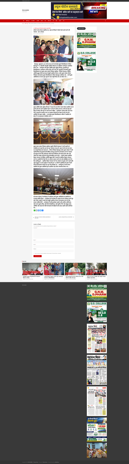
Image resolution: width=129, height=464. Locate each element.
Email (35, 244)
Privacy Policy (93, 0)
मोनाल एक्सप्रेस (25, 10)
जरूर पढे (24, 261)
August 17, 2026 (89, 279)
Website (35, 248)
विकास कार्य (41, 28)
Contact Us (88, 0)
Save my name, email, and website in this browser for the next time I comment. (48, 253)
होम (23, 20)
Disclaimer (97, 0)
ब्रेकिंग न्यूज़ (27, 20)
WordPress (57, 462)
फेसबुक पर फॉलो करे (81, 28)
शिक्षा (56, 20)
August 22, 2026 (46, 279)
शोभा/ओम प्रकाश (41, 33)
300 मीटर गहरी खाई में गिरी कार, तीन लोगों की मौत (65, 217)
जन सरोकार (33, 20)
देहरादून (30, 271)
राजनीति (38, 20)
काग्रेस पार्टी (27, 271)
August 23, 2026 (25, 279)
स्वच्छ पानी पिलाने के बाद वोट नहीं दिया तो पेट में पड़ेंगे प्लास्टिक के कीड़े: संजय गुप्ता (74, 277)
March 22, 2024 (36, 33)
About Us (84, 0)
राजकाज (36, 271)
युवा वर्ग (39, 28)
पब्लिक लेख (49, 20)
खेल (45, 20)
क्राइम (42, 20)
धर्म (53, 20)
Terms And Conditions (103, 0)
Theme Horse (45, 462)
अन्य (63, 20)
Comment (35, 227)
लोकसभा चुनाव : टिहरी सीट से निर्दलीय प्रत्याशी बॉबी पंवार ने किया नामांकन (43, 218)
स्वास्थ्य (60, 20)
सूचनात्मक (45, 28)
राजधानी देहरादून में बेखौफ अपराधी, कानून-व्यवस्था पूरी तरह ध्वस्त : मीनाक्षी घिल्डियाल (53, 277)
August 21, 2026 (68, 279)
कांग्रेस (24, 271)
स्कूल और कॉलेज (48, 28)
